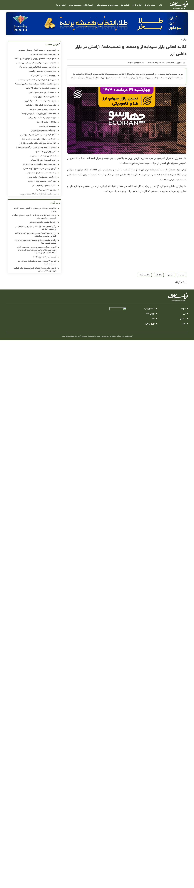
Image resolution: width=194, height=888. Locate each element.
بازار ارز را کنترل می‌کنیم (46, 189)
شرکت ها (125, 5)
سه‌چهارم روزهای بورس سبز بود (43, 109)
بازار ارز (159, 274)
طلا (153, 318)
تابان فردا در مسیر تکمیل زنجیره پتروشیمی (38, 134)
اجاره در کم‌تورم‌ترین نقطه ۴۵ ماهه (41, 88)
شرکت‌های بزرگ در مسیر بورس (43, 156)
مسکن (183, 318)
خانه (160, 5)
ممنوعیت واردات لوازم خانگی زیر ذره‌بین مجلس (36, 62)
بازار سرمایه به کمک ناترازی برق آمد (41, 105)
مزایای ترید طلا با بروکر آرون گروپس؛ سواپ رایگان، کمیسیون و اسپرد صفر (34, 216)
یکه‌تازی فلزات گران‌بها (46, 122)
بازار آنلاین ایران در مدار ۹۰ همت (42, 181)
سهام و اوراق (150, 5)
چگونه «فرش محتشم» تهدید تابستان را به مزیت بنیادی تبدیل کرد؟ (35, 241)
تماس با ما (61, 5)
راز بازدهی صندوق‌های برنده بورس (42, 177)
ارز (184, 313)
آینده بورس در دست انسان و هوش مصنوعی (37, 50)
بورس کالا (150, 313)
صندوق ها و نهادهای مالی (107, 5)
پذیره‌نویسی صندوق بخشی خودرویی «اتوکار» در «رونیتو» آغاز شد (35, 228)
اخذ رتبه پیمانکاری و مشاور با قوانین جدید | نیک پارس (35, 209)
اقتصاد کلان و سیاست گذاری (81, 5)
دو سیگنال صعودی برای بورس (43, 130)
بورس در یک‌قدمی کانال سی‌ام (43, 75)
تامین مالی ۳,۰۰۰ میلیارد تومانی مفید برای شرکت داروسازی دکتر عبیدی (35, 269)
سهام (130, 62)
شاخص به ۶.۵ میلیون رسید (44, 96)
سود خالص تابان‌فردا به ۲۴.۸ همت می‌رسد (38, 194)
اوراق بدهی (150, 323)
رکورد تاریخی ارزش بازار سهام (43, 160)
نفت (184, 323)
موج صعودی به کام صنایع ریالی (42, 117)
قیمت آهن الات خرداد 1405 (44, 257)
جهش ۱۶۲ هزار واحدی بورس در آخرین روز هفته (36, 147)
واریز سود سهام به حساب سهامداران (40, 101)
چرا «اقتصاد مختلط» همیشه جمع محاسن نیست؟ (35, 84)
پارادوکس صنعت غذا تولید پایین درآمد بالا (37, 67)
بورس (181, 274)
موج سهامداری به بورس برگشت (42, 71)
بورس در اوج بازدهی (47, 126)
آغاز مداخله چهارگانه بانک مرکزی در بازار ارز (38, 143)
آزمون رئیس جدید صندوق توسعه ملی (39, 168)
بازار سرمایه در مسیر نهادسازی (43, 54)
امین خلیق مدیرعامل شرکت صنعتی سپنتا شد (37, 79)
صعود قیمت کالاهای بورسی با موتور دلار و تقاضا (35, 58)
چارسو (170, 274)
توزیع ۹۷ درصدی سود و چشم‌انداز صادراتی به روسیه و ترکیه (37, 262)
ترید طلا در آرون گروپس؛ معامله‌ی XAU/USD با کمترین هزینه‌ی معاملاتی (35, 235)
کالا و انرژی (137, 5)
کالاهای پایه (149, 308)
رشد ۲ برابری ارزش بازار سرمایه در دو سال (39, 139)
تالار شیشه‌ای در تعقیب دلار (44, 185)
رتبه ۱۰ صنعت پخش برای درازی (43, 222)
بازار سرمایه (145, 274)
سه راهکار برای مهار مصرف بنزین (42, 92)
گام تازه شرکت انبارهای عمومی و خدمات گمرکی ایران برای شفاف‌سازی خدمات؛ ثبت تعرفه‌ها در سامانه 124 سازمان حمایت (36, 250)
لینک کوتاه (180, 282)
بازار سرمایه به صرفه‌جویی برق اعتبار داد (39, 164)
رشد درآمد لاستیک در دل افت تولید (41, 172)
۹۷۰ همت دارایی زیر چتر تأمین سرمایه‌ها (39, 113)
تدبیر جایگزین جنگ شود (45, 151)
